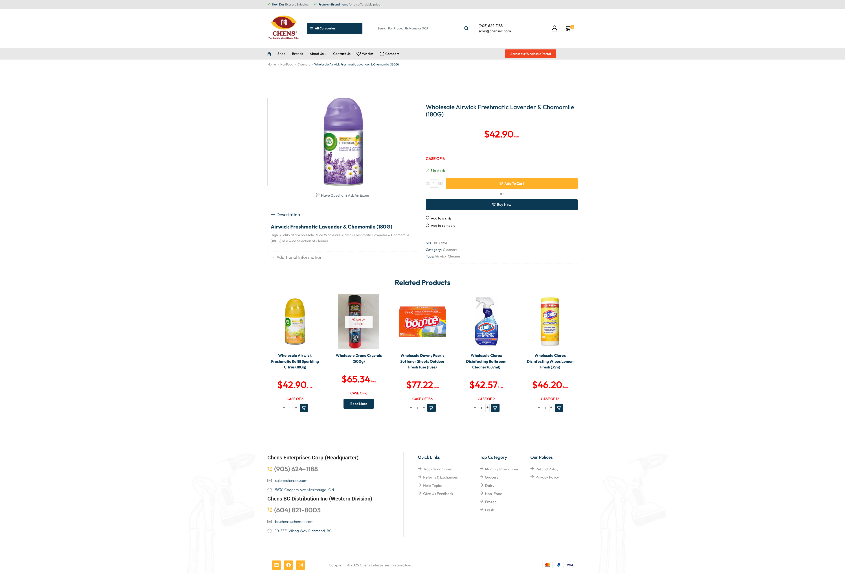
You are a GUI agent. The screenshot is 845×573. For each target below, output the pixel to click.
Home (272, 64)
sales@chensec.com (495, 31)
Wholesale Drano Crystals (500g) (359, 358)
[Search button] (466, 28)
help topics (432, 485)
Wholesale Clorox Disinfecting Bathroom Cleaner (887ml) (486, 361)
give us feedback (438, 493)
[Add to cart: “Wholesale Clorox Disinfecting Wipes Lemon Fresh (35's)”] (559, 408)
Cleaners (304, 64)
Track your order (437, 469)
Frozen (490, 501)
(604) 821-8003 (297, 510)
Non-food (493, 493)
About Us (317, 53)
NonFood (286, 64)
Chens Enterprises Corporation (385, 565)
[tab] (343, 214)
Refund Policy (547, 469)
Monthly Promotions (501, 469)
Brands (297, 53)
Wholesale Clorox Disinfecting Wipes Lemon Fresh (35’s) (550, 361)
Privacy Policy (547, 477)
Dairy (489, 485)
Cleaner (454, 256)
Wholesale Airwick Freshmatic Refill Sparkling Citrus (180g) (295, 361)
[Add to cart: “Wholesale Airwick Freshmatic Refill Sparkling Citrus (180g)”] (304, 408)
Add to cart (514, 183)
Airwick (440, 256)
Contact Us (342, 53)
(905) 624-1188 (491, 25)
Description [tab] (288, 214)
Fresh (489, 510)
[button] (530, 53)
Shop (281, 53)
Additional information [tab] (299, 257)
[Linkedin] (276, 565)
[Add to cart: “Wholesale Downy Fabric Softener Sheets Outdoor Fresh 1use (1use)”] (431, 408)
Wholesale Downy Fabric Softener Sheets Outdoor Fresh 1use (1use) (422, 361)
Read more (358, 403)
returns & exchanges (440, 477)
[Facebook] (288, 565)
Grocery (492, 477)
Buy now (504, 204)
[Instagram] (300, 565)
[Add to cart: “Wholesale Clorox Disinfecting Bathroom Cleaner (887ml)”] (495, 408)
